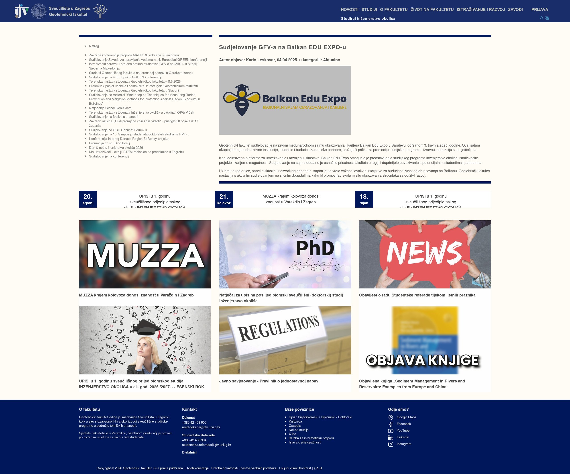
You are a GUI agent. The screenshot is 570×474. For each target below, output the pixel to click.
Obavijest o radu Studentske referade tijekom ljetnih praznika (417, 295)
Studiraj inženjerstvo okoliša (368, 18)
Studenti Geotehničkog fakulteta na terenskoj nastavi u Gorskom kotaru (141, 72)
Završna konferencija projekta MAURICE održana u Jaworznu (134, 55)
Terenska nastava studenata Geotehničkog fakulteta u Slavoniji (134, 90)
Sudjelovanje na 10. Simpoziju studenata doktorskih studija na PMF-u (139, 134)
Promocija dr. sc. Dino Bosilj (109, 143)
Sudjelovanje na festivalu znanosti (113, 116)
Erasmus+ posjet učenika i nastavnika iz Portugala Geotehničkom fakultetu (143, 85)
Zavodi (518, 9)
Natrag (94, 45)
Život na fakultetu (432, 9)
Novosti (349, 9)
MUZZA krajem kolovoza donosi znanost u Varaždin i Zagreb (136, 295)
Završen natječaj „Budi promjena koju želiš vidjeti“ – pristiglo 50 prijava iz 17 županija (143, 123)
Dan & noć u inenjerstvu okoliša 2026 (116, 147)
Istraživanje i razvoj (481, 9)
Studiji (369, 9)
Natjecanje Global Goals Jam (110, 107)
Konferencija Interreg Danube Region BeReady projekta (129, 138)
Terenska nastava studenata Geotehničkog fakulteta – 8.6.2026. (135, 81)
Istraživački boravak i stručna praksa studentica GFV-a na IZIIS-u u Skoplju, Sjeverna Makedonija (144, 65)
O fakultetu (394, 9)
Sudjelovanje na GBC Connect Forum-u (118, 129)
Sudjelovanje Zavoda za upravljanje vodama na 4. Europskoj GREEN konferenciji (148, 59)
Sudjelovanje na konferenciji (109, 156)
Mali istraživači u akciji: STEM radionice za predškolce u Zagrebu (136, 151)
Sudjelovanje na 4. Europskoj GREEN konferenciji (125, 77)
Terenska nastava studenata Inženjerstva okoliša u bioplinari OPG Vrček (141, 112)
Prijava (539, 9)
